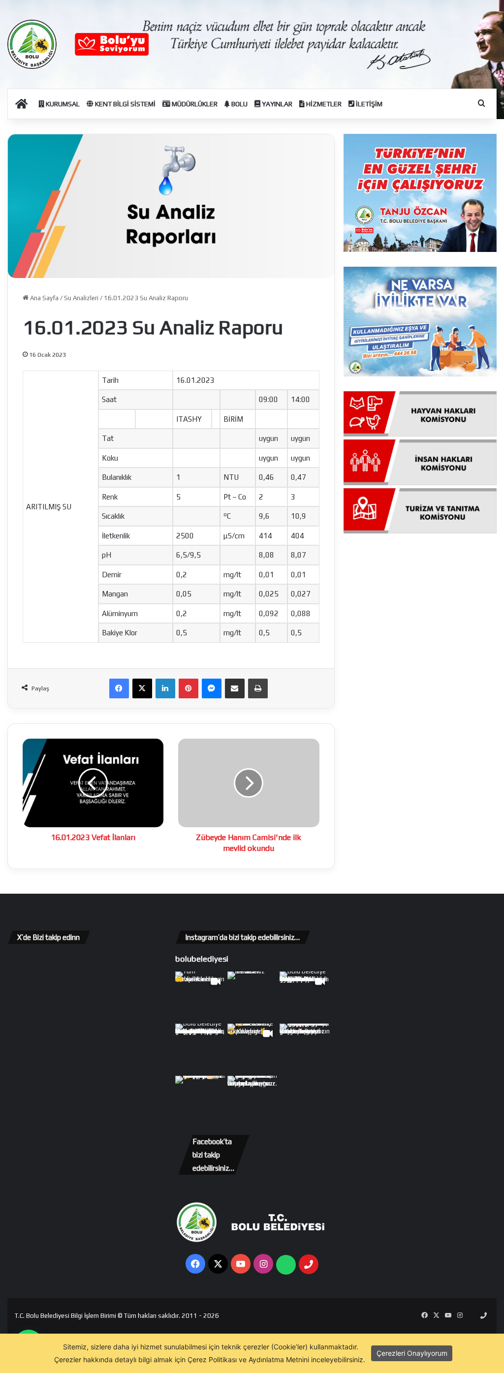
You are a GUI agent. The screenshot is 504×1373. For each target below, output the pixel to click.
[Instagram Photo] (252, 996)
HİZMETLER (323, 104)
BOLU (239, 104)
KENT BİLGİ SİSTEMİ (125, 104)
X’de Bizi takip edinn (48, 937)
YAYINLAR (276, 104)
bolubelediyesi (201, 959)
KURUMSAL (62, 104)
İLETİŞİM (368, 104)
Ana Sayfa (44, 298)
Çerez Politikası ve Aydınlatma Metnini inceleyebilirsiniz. (276, 1359)
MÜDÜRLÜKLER (194, 104)
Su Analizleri (81, 298)
